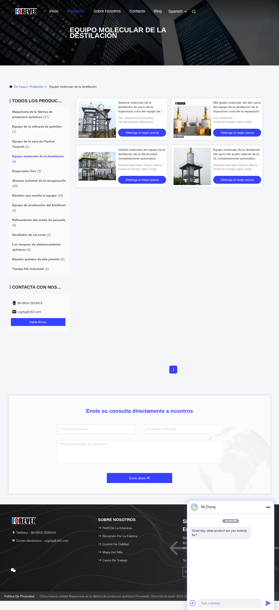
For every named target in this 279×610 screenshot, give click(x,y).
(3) (26, 171)
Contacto (137, 11)
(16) (37, 195)
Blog (158, 11)
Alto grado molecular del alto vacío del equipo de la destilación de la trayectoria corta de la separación (237, 107)
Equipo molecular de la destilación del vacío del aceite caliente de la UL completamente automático (236, 154)
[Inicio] (26, 11)
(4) (38, 158)
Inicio (53, 11)
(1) (33, 144)
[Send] (268, 603)
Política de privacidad (19, 596)
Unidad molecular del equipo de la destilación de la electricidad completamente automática (141, 154)
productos (37, 86)
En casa (20, 86)
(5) (38, 259)
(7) (37, 129)
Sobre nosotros (107, 11)
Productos (76, 11)
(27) (32, 114)
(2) (39, 222)
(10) (39, 183)
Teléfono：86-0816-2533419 (35, 532)
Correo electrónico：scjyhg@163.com (41, 540)
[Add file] (193, 603)
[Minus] (268, 507)
